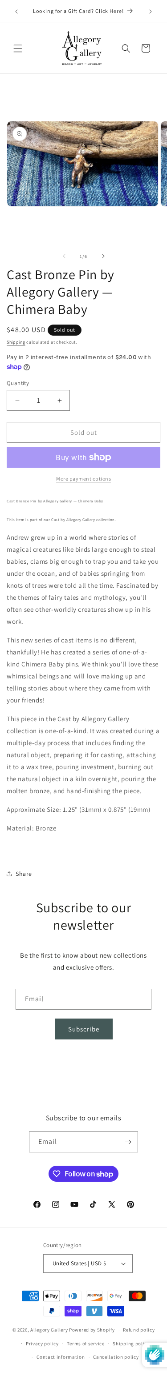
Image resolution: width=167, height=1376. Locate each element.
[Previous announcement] (16, 11)
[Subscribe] (128, 1141)
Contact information (61, 1357)
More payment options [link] (83, 478)
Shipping (16, 342)
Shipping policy (131, 1343)
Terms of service (85, 1343)
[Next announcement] (150, 11)
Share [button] (24, 874)
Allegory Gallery (49, 1330)
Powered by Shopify (92, 1330)
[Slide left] (64, 256)
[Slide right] (103, 256)
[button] (18, 48)
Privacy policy (42, 1343)
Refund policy (139, 1330)
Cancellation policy (115, 1357)
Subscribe (83, 1029)
